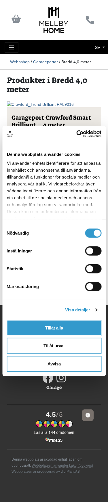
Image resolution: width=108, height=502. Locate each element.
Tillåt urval (54, 345)
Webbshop (20, 62)
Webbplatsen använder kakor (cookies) (62, 465)
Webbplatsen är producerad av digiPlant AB (46, 471)
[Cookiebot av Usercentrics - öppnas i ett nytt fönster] (76, 134)
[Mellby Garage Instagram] (61, 380)
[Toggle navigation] (11, 47)
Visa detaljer (77, 309)
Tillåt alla (54, 327)
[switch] (93, 250)
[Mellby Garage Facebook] (48, 380)
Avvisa (54, 363)
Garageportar (45, 62)
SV (98, 47)
